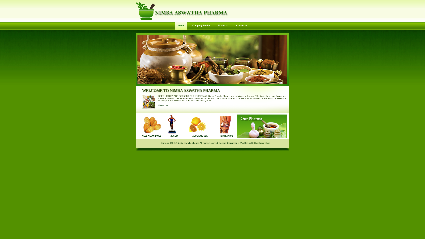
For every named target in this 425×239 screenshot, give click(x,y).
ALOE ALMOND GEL (151, 136)
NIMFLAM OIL (226, 136)
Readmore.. (163, 105)
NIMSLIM (174, 136)
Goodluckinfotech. (262, 143)
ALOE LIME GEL (200, 136)
